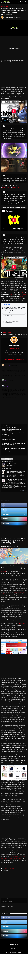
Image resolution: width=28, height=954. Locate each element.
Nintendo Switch (5, 6)
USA (26, 334)
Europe (5, 334)
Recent (6, 459)
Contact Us (12, 943)
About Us (5, 943)
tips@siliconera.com (17, 952)
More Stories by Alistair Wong (14, 360)
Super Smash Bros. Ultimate (18, 334)
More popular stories (7, 454)
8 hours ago (12, 487)
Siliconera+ (20, 941)
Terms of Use (21, 943)
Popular (11, 459)
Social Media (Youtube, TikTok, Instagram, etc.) (12, 322)
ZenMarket (22, 623)
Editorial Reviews (9, 313)
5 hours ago (13, 476)
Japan (9, 334)
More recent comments (7, 494)
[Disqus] (14, 381)
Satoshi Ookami (10, 463)
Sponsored (11, 868)
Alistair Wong (9, 17)
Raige (7, 471)
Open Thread (12, 941)
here (21, 289)
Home (5, 941)
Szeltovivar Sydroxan (12, 479)
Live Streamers (8, 315)
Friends (6, 318)
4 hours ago (8, 468)
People (2, 459)
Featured (5, 868)
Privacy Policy (14, 944)
